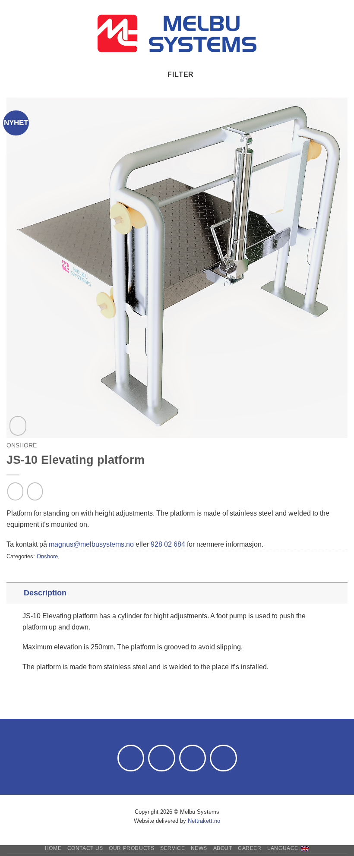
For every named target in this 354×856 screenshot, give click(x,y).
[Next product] (15, 491)
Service (172, 848)
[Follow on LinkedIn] (192, 758)
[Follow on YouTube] (223, 758)
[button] (11, 33)
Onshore (21, 445)
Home (53, 848)
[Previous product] (35, 491)
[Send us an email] (161, 758)
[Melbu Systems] (177, 33)
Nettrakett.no (204, 821)
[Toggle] (14, 592)
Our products (131, 848)
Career (250, 848)
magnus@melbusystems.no (91, 544)
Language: (284, 848)
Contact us (85, 848)
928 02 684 (168, 544)
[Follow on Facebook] (131, 758)
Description (45, 592)
